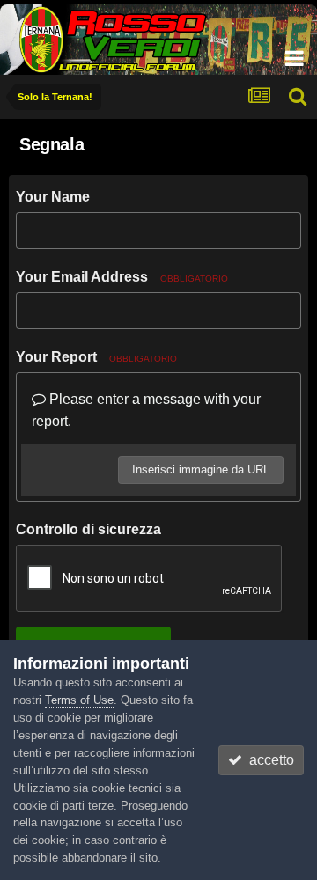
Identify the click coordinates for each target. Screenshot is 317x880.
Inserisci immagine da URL (200, 469)
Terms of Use (79, 700)
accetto (268, 759)
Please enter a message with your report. (146, 410)
